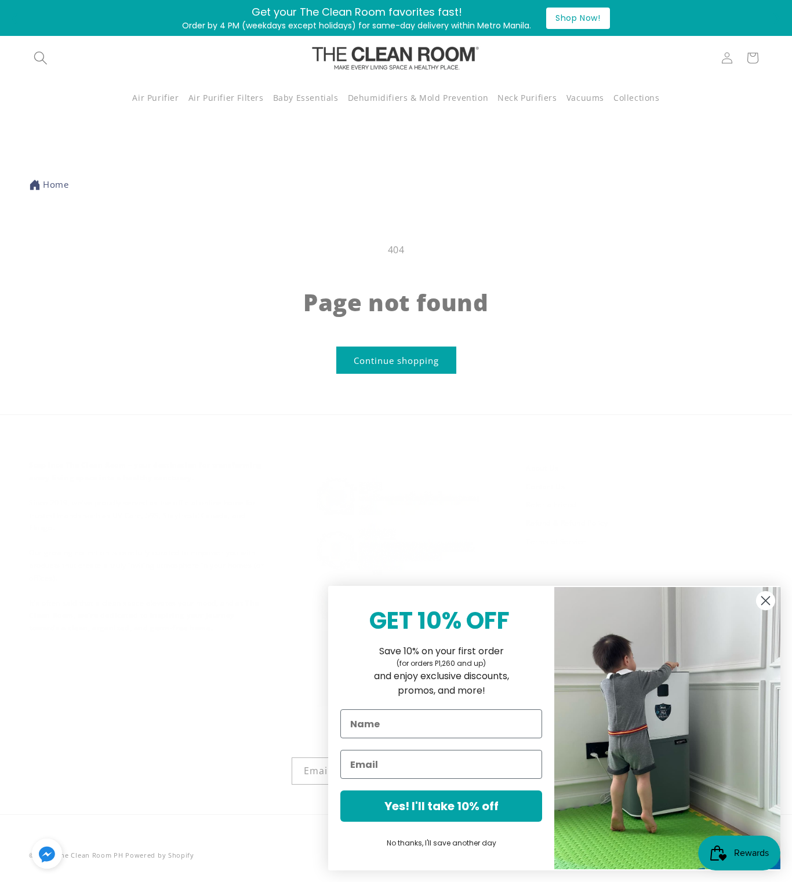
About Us (542, 468)
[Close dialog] (765, 601)
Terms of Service (556, 541)
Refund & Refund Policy (567, 523)
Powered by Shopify (159, 855)
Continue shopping (396, 360)
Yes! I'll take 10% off (441, 806)
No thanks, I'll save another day (441, 843)
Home (55, 184)
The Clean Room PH (90, 855)
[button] (155, 98)
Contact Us (545, 486)
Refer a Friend (551, 504)
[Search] (40, 58)
